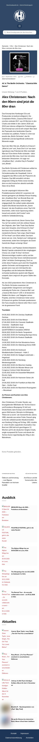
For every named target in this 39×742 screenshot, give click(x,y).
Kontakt (13, 733)
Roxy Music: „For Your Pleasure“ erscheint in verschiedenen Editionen (22, 657)
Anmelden (29, 738)
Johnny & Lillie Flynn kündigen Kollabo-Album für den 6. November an (23, 683)
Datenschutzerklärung (14, 738)
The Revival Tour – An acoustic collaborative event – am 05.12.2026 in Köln (23, 595)
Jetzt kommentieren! (8, 79)
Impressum (25, 733)
